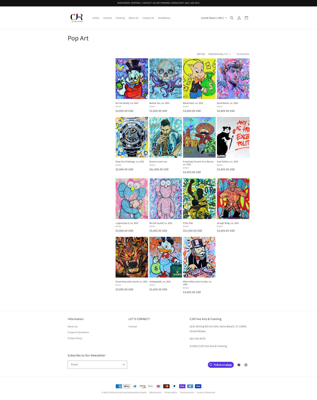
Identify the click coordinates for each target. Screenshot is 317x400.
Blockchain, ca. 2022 (193, 103)
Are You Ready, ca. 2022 (127, 103)
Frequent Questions (78, 332)
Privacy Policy (75, 338)
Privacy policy (171, 392)
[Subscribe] (123, 364)
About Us (73, 326)
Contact (133, 326)
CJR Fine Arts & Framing (118, 392)
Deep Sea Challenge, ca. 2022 (130, 161)
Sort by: (201, 53)
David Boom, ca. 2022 (227, 103)
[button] (231, 17)
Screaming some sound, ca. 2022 (131, 281)
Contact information (206, 392)
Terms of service (187, 392)
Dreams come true (158, 161)
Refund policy (155, 392)
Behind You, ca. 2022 (159, 103)
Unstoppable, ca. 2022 (160, 281)
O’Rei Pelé (188, 223)
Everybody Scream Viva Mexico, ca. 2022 (198, 163)
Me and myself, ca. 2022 (160, 223)
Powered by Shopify (138, 392)
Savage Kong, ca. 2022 (228, 223)
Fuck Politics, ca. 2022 (227, 161)
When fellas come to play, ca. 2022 (197, 283)
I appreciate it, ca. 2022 (127, 223)
